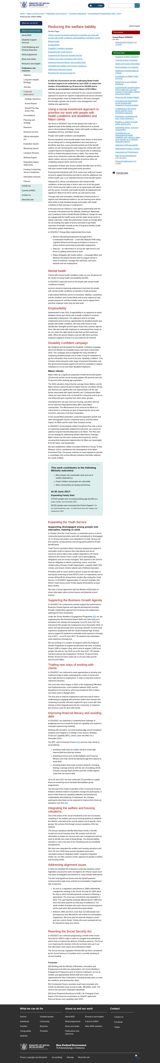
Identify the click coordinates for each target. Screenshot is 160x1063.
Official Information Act (31, 137)
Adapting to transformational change (127, 72)
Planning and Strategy (29, 121)
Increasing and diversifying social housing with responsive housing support (126, 103)
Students (23, 1036)
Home (22, 13)
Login (100, 5)
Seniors (23, 1017)
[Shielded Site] (137, 1057)
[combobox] (124, 5)
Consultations (29, 115)
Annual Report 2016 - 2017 (110, 13)
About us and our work (35, 13)
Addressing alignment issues (60, 69)
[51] (78, 742)
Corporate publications (77, 13)
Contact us (26, 195)
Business (44, 1026)
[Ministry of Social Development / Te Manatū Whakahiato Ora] (35, 5)
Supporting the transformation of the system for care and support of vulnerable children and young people (127, 91)
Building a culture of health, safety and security (126, 123)
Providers (44, 1031)
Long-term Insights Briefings (31, 81)
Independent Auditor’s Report (127, 149)
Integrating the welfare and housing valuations (67, 66)
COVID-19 (26, 186)
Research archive (31, 132)
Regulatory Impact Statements (31, 163)
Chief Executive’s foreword (126, 60)
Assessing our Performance (126, 152)
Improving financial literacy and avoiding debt (67, 62)
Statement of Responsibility (126, 145)
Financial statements (125, 162)
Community (44, 1021)
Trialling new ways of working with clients (65, 59)
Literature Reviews (31, 153)
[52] (66, 803)
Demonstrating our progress (126, 67)
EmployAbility (54, 45)
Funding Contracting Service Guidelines (32, 170)
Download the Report (126, 43)
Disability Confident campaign (60, 48)
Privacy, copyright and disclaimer (33, 1057)
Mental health (53, 41)
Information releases (32, 177)
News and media (29, 59)
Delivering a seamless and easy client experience (126, 117)
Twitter (117, 1027)
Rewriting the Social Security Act (61, 73)
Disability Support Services (29, 41)
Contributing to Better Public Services (127, 77)
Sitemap (70, 1057)
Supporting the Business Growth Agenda (65, 55)
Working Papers (30, 158)
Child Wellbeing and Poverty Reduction (30, 48)
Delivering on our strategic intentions (126, 83)
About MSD (26, 35)
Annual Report (93, 13)
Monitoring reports (31, 148)
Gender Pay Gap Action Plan (32, 109)
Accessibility (57, 1057)
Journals (27, 87)
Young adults (25, 1031)
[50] (94, 617)
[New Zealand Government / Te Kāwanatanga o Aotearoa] (71, 1047)
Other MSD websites (93, 1026)
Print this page (122, 173)
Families (23, 1026)
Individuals (24, 1021)
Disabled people (47, 1017)
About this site (27, 200)
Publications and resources (56, 13)
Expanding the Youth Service (60, 52)
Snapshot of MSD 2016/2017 (127, 57)
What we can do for (30, 23)
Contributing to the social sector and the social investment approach (125, 111)
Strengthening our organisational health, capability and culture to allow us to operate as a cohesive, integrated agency (127, 137)
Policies (27, 181)
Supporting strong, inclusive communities (126, 129)
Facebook (118, 1022)
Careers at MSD (28, 190)
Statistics (27, 75)
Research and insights (31, 64)
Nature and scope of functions (127, 64)
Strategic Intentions (33, 99)
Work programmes (29, 55)
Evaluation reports (31, 144)
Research (28, 127)
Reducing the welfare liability (127, 97)
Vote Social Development (125, 157)
